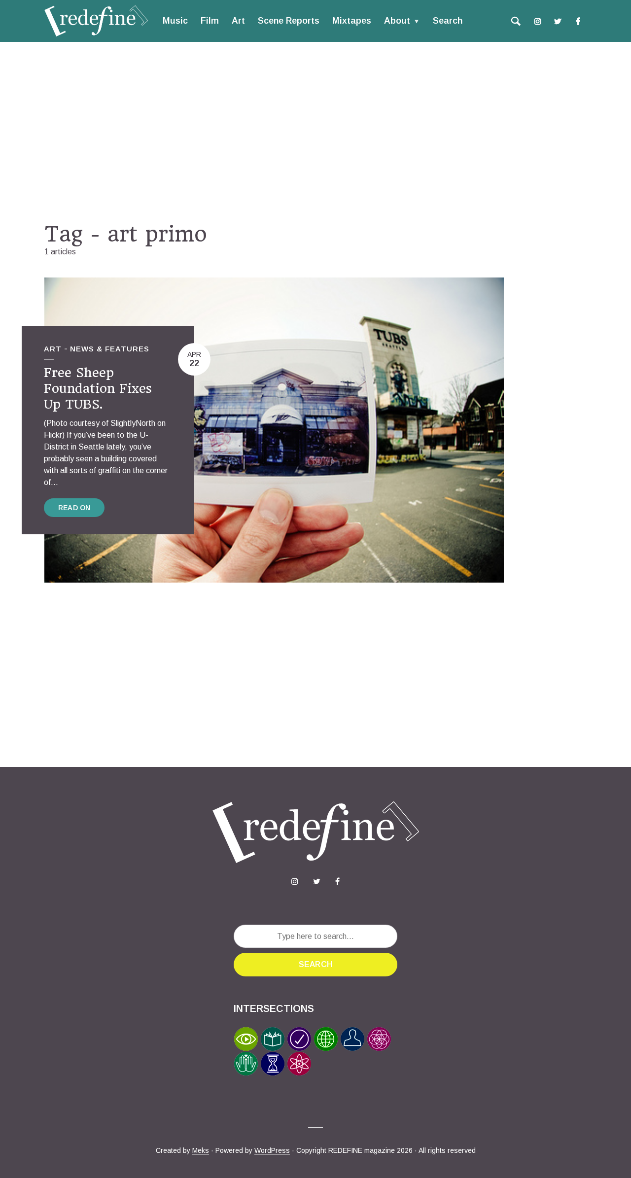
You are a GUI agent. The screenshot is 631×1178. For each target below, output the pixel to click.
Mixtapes (351, 21)
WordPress (272, 1150)
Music (175, 21)
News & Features (109, 349)
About (397, 21)
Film (210, 21)
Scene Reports (288, 21)
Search (447, 21)
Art (238, 21)
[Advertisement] (315, 132)
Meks (200, 1150)
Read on (74, 508)
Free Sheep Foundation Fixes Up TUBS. (98, 388)
